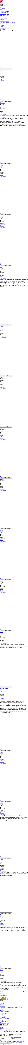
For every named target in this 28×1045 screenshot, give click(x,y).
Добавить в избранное (6, 69)
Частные (2, 26)
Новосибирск (3, 1013)
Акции (2, 29)
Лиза (1, 970)
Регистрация (3, 18)
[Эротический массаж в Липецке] (1, 1)
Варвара (2, 326)
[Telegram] (7, 999)
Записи (2, 1004)
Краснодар (3, 1016)
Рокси (1, 752)
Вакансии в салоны (5, 1028)
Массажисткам (4, 15)
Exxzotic (2, 813)
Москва (2, 1010)
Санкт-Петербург (4, 1011)
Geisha (1, 175)
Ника (1, 632)
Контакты (2, 1006)
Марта (1, 803)
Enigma (2, 112)
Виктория (2, 103)
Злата (1, 581)
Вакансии (2, 19)
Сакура (2, 80)
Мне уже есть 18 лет (5, 1042)
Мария (2, 479)
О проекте (2, 1001)
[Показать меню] (0, 7)
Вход (1, 16)
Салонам (2, 8)
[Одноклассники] (3, 999)
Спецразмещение (4, 14)
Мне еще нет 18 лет (16, 1042)
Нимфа (2, 698)
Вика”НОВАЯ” (4, 688)
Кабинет (2, 9)
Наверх (2, 1044)
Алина (2, 914)
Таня (1, 859)
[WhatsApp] (5, 999)
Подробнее (3, 81)
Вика (1, 530)
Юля (1, 428)
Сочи (1, 1014)
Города (2, 1003)
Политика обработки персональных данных (11, 1007)
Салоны (2, 25)
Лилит (1, 70)
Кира (1, 165)
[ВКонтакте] (1, 999)
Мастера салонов (5, 28)
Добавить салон (4, 12)
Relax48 (2, 762)
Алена (1, 216)
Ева (1, 267)
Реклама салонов (4, 11)
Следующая (6, 989)
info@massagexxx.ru (16, 1037)
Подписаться (4, 995)
